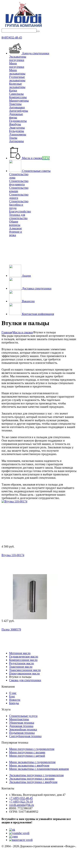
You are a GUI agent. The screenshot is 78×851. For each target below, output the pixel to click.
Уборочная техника (21, 722)
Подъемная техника (22, 732)
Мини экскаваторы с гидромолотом (32, 762)
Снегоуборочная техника (25, 736)
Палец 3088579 (11, 629)
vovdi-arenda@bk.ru (21, 804)
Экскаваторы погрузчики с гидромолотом (36, 775)
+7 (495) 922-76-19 (21, 801)
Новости (14, 699)
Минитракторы (19, 719)
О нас (12, 693)
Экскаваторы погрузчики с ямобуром (33, 782)
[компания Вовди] (23, 26)
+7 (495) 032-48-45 (21, 798)
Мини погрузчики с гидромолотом (31, 749)
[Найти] (38, 31)
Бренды (14, 703)
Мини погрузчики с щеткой (27, 755)
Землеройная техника (23, 729)
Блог (12, 696)
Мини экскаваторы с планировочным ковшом (39, 768)
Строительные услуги (23, 715)
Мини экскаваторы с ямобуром (29, 765)
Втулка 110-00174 (13, 555)
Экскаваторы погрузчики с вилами (32, 778)
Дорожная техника (21, 726)
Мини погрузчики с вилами (27, 752)
